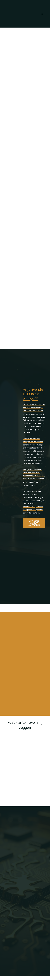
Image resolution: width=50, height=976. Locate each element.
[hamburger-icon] (42, 13)
